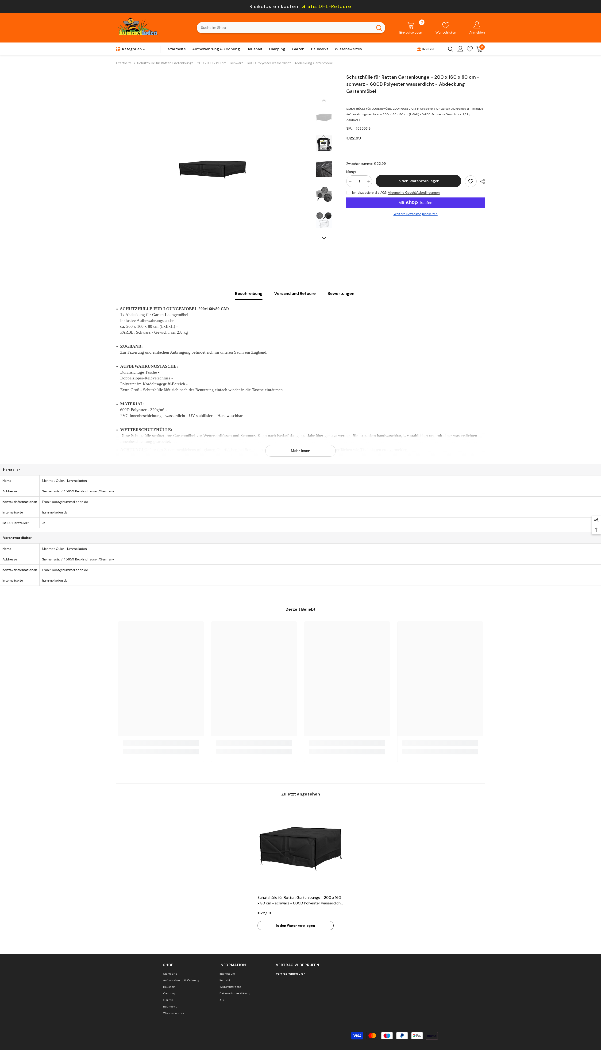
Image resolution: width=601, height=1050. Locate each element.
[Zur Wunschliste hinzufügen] (471, 181)
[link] (161, 743)
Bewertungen (340, 293)
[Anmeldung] (460, 49)
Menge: (351, 172)
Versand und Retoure (295, 293)
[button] (323, 100)
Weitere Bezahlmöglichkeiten (415, 214)
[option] (212, 169)
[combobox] (285, 27)
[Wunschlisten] (470, 49)
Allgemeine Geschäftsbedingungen (414, 192)
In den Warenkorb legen (418, 180)
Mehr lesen (300, 450)
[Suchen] (291, 27)
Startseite (124, 63)
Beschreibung (248, 293)
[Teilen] (481, 181)
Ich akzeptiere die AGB (369, 192)
